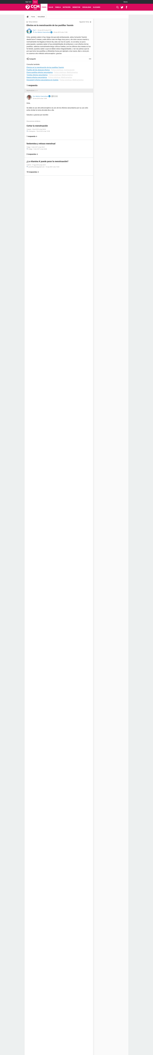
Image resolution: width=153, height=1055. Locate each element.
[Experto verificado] (51, 32)
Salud (35, 2)
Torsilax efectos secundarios (37, 75)
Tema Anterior (33, 22)
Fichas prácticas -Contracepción (63, 70)
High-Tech (28, 2)
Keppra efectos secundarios (37, 77)
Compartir (32, 59)
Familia (58, 7)
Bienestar (76, 7)
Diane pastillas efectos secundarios (40, 72)
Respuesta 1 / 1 (32, 90)
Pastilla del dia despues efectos (38, 70)
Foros (44, 7)
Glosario (96, 7)
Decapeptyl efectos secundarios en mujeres (42, 80)
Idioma (126, 2)
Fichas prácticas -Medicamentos (66, 72)
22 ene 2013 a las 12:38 (60, 32)
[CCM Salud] (33, 7)
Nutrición (66, 7)
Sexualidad (86, 7)
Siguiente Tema (84, 22)
